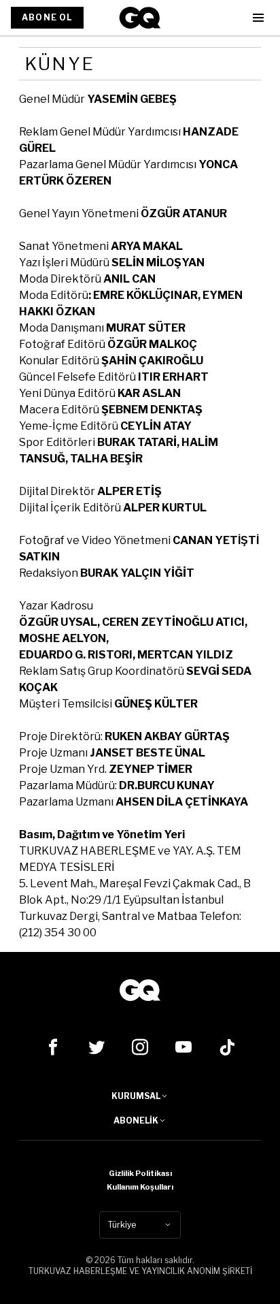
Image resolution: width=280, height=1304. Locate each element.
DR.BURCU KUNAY (167, 785)
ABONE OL (47, 17)
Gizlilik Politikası (140, 1173)
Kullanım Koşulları (140, 1187)
